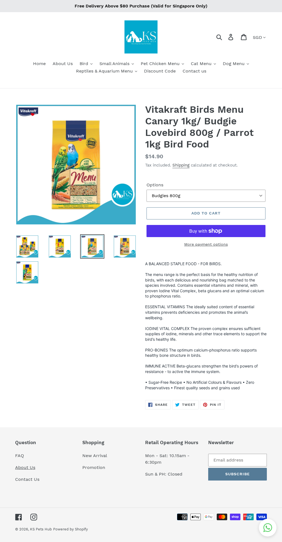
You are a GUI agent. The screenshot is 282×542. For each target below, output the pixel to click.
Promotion (94, 467)
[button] (267, 527)
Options (155, 184)
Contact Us (27, 479)
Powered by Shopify (70, 529)
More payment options (206, 244)
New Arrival (95, 455)
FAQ (19, 455)
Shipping (180, 165)
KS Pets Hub (41, 529)
